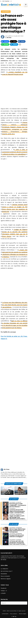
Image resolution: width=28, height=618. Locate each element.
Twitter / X (4, 590)
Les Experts (6, 11)
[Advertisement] (14, 91)
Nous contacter (5, 576)
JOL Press (6, 469)
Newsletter (4, 573)
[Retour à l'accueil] (11, 4)
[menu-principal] (25, 4)
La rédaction (4, 568)
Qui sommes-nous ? (6, 571)
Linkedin (3, 593)
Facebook (3, 588)
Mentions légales (6, 578)
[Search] (25, 602)
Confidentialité (5, 613)
